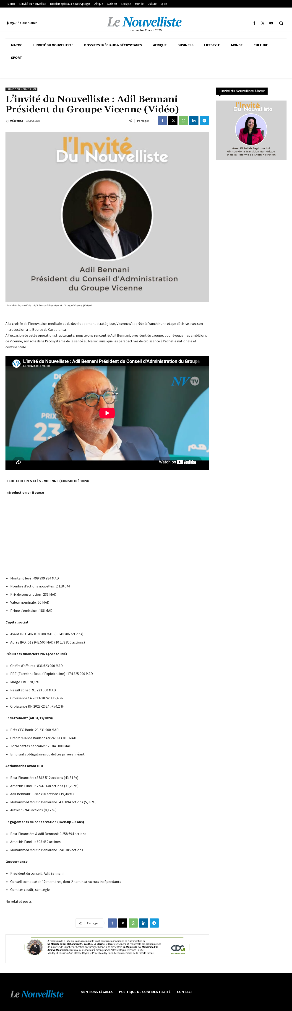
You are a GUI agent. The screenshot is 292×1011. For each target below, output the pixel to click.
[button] (281, 23)
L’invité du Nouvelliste (21, 89)
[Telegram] (204, 120)
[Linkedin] (193, 120)
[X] (263, 23)
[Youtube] (271, 23)
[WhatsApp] (183, 120)
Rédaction (16, 121)
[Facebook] (254, 23)
